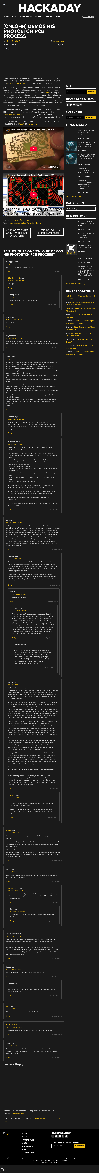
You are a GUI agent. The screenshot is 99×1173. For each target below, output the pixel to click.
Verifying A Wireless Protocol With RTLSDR (50, 231)
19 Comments (85, 150)
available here (33, 124)
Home (6, 17)
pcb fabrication (20, 223)
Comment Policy (18, 1114)
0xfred (12, 795)
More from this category (75, 196)
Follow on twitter (70, 104)
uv (42, 223)
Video (25, 1143)
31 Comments (85, 241)
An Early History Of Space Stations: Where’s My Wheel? (86, 144)
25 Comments (58, 41)
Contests (39, 17)
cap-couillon (13, 888)
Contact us (80, 104)
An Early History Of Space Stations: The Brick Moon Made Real (86, 158)
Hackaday (50, 8)
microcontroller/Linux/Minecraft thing (17, 114)
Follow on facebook (67, 104)
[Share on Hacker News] (10, 45)
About (59, 17)
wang (8, 1006)
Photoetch (31, 223)
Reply (8, 271)
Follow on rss (77, 104)
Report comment (57, 271)
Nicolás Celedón (12, 1025)
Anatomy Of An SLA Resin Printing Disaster (86, 132)
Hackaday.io (25, 17)
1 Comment (84, 252)
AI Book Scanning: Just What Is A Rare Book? (86, 224)
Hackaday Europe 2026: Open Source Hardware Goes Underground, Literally (86, 184)
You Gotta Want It (86, 258)
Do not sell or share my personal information (54, 1160)
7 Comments (84, 192)
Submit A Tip (28, 1146)
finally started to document (17, 83)
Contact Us (28, 1152)
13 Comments (85, 230)
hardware (15, 220)
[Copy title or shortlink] (16, 45)
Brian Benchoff (13, 41)
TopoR (21, 124)
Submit (49, 17)
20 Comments (85, 165)
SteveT (68, 308)
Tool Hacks (24, 220)
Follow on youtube (74, 104)
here (47, 93)
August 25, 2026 (89, 17)
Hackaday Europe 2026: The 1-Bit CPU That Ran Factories (86, 171)
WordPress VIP (53, 1162)
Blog (14, 17)
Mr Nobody (70, 296)
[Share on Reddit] (13, 45)
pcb (11, 223)
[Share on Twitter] (7, 45)
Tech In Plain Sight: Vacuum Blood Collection (86, 236)
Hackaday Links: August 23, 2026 (84, 247)
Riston (38, 223)
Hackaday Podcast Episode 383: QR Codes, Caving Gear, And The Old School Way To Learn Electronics (86, 271)
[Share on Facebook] (4, 45)
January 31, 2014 (58, 45)
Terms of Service (84, 1158)
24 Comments (85, 177)
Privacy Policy (75, 1158)
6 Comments (85, 138)
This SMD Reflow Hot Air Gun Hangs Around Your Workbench (17, 233)
